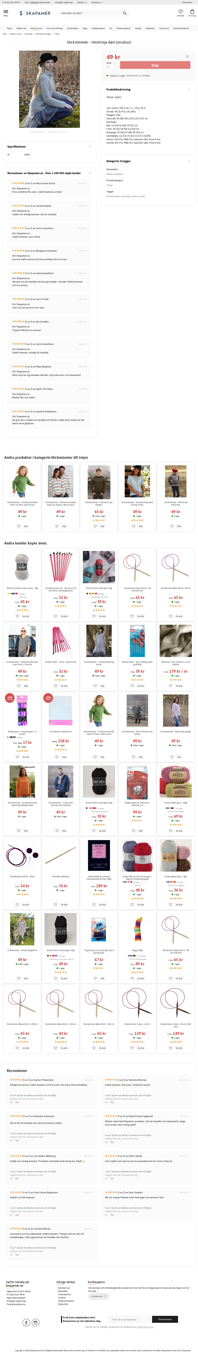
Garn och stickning (54, 28)
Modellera (150, 28)
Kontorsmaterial (124, 28)
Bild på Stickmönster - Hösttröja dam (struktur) (48, 132)
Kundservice (64, 1288)
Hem (4, 34)
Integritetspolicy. (145, 1326)
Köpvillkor (63, 1291)
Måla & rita (21, 28)
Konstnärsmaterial (181, 28)
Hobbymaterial (98, 28)
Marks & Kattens (114, 174)
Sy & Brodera (72, 28)
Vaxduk (138, 28)
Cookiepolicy (64, 1294)
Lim (110, 28)
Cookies (62, 1297)
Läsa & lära (164, 28)
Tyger (84, 28)
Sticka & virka (36, 28)
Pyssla (9, 28)
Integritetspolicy (66, 1300)
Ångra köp (63, 1304)
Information (187, 2)
